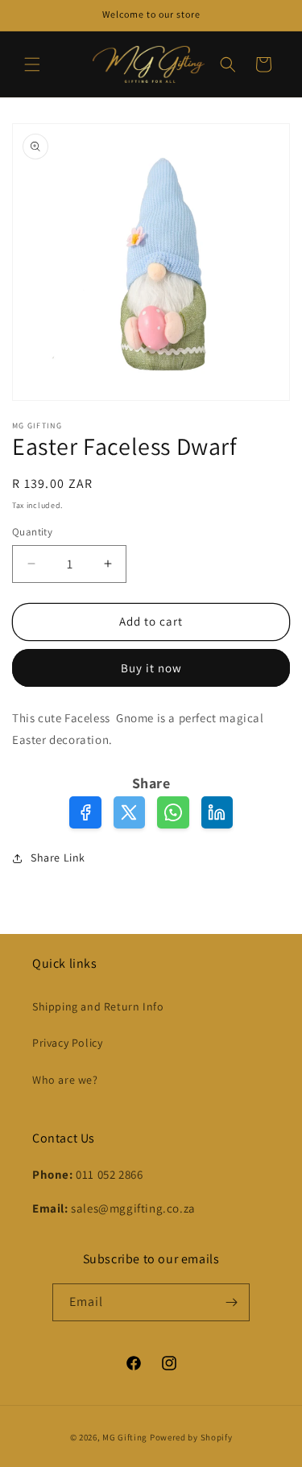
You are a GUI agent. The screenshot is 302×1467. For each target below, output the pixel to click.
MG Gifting (126, 1437)
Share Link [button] (58, 857)
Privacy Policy (67, 1042)
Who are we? (65, 1079)
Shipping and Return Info (97, 1006)
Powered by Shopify (191, 1437)
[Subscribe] (231, 1302)
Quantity (32, 532)
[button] (32, 64)
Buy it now (151, 668)
